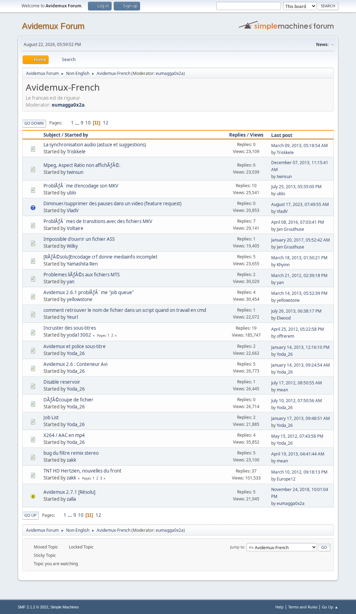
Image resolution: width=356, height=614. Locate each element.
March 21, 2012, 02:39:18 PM (299, 275)
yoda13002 (79, 335)
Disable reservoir (61, 382)
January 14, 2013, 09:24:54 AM (300, 365)
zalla (71, 499)
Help (279, 606)
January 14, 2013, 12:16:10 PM (300, 347)
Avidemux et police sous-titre (74, 346)
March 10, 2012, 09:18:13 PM (299, 472)
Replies (237, 135)
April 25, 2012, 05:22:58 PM (297, 329)
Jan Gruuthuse (290, 229)
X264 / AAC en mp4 (64, 435)
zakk (71, 460)
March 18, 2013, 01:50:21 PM (299, 258)
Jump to (237, 547)
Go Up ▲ (330, 606)
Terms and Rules (302, 606)
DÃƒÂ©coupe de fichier (68, 400)
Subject (51, 135)
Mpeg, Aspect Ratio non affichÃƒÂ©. (82, 165)
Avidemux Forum (53, 26)
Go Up (30, 515)
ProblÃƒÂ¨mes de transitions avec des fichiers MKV (97, 221)
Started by (76, 135)
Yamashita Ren (82, 264)
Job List (51, 417)
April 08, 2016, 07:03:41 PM (297, 222)
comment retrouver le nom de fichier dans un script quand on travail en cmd (124, 310)
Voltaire (75, 228)
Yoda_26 (76, 353)
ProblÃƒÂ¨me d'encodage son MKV (80, 186)
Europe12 (286, 479)
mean (282, 390)
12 (105, 123)
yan (70, 281)
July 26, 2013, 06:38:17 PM (296, 311)
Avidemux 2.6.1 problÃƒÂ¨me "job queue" (88, 292)
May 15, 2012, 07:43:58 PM (297, 436)
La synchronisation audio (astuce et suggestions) (94, 144)
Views (257, 135)
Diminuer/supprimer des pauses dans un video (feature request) (112, 203)
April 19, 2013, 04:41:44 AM (297, 454)
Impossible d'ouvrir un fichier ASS (79, 239)
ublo (71, 193)
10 (88, 123)
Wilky (72, 246)
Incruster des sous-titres (69, 328)
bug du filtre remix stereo (71, 453)
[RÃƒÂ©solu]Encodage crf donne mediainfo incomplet (100, 257)
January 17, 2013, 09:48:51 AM (300, 418)
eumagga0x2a (170, 73)
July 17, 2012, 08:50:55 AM (296, 383)
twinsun (75, 172)
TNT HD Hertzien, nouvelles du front (82, 471)
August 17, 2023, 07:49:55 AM (300, 204)
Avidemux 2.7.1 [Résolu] (69, 492)
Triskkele (76, 151)
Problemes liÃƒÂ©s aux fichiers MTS (81, 274)
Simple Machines (64, 607)
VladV (73, 210)
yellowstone (79, 299)
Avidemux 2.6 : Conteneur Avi (75, 364)
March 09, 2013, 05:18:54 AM (299, 145)
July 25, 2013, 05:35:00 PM (296, 187)
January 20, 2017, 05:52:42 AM (300, 240)
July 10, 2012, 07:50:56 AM (296, 401)
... (77, 123)
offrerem (285, 336)
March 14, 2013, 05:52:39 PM (299, 293)
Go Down (34, 123)
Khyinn (283, 265)
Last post (281, 135)
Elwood (284, 318)
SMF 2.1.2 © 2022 (33, 607)
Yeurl (72, 317)
